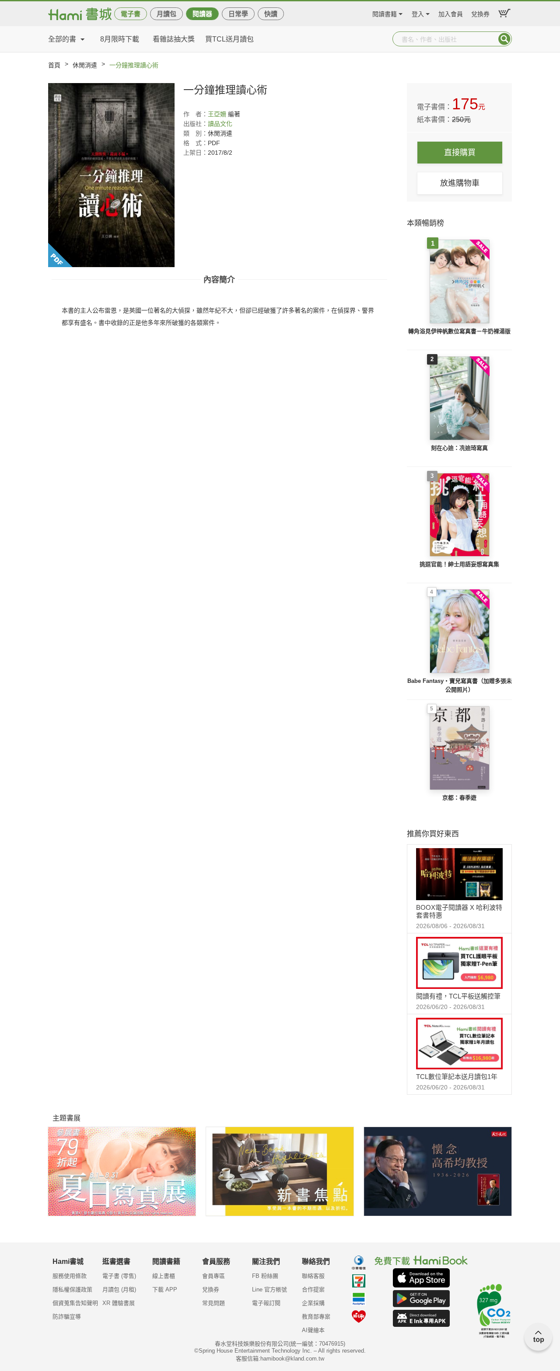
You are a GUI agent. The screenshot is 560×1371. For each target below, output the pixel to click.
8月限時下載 (119, 39)
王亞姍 (217, 114)
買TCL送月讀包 (229, 39)
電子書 (130, 13)
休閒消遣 (85, 65)
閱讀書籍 (384, 12)
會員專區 (213, 1276)
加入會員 (450, 12)
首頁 (54, 65)
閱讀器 (202, 13)
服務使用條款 (69, 1276)
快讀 (270, 13)
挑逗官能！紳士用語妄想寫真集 (459, 564)
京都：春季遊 (459, 797)
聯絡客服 (313, 1276)
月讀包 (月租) (119, 1289)
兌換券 (480, 12)
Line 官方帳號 (269, 1289)
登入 (418, 12)
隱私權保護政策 (72, 1289)
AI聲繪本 (313, 1330)
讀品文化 (220, 123)
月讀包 (166, 13)
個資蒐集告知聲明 (75, 1303)
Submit (504, 39)
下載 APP (164, 1289)
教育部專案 (316, 1316)
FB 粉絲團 (265, 1276)
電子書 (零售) (119, 1276)
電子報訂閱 (266, 1303)
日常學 (238, 13)
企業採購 (313, 1303)
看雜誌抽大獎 (174, 39)
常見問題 (213, 1303)
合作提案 (313, 1289)
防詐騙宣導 (66, 1316)
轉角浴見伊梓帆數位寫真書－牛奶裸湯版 (459, 331)
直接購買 (460, 152)
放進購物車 (460, 183)
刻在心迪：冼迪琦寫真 (459, 448)
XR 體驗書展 (118, 1303)
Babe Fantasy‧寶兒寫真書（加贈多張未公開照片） (459, 685)
